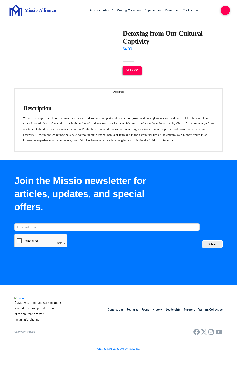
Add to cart (132, 69)
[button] (225, 10)
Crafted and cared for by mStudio (118, 348)
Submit (212, 243)
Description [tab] (118, 91)
